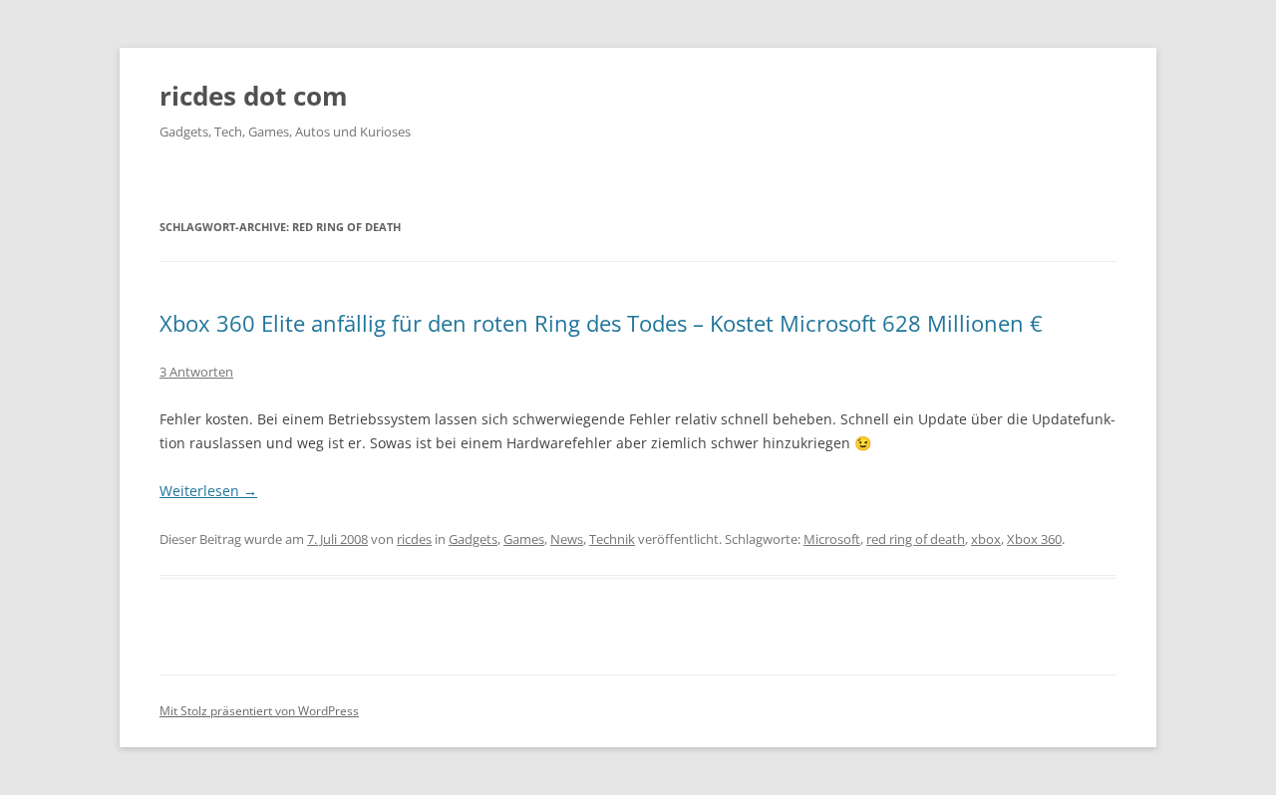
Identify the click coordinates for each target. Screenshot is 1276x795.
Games (523, 539)
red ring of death (915, 539)
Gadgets (473, 539)
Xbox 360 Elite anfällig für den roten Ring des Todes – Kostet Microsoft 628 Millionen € (601, 323)
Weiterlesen (208, 490)
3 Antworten (196, 372)
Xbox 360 (1034, 539)
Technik (612, 539)
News (566, 539)
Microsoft (831, 539)
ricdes (414, 539)
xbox (986, 539)
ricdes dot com (254, 96)
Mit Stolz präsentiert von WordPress (259, 710)
